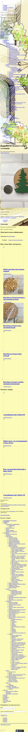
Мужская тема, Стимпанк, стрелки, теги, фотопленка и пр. (18, 655)
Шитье (4, 136)
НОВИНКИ (6, 40)
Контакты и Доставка (8, 7)
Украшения (8, 78)
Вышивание (6, 697)
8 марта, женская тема (16, 635)
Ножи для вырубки (13, 57)
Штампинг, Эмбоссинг (11, 117)
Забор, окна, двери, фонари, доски (19, 560)
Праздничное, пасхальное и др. (18, 547)
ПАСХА (13, 637)
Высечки (11, 82)
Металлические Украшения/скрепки (17, 86)
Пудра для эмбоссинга (14, 118)
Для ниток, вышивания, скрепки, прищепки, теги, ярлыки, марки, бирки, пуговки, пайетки (19, 566)
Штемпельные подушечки (15, 121)
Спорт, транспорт (15, 662)
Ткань (7, 112)
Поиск (15, 12)
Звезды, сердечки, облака (17, 569)
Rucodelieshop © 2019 (5, 724)
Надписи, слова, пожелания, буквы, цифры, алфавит (18, 549)
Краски (10, 101)
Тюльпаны (13, 631)
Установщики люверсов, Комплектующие (14, 63)
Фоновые (13, 570)
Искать (2, 30)
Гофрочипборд (14, 636)
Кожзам (10, 114)
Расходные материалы (11, 106)
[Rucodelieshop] (8, 27)
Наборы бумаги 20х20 (16, 69)
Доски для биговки (13, 50)
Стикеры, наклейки (13, 80)
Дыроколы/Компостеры (14, 52)
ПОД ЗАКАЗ (12, 47)
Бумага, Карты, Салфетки (12, 124)
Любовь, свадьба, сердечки (17, 571)
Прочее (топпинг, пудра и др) (15, 103)
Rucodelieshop (6, 141)
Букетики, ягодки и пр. (16, 619)
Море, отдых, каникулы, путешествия (17, 581)
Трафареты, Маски (13, 61)
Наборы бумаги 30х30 (16, 70)
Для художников (7, 135)
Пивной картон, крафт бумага (16, 76)
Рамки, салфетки (15, 659)
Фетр (10, 113)
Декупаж (5, 123)
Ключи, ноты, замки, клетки (18, 647)
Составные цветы (15, 568)
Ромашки (13, 629)
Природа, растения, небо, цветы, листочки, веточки (19, 667)
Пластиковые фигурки (14, 87)
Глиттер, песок (12, 98)
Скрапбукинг (6, 42)
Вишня (13, 620)
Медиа (7, 97)
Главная (5, 6)
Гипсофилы (14, 621)
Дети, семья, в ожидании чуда (18, 642)
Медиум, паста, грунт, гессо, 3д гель (17, 102)
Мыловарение (6, 130)
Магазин (5, 5)
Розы (12, 627)
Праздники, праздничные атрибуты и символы (17, 639)
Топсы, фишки (12, 92)
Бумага (7, 65)
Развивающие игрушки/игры (12, 524)
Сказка (13, 660)
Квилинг (5, 128)
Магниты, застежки (13, 681)
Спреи (10, 104)
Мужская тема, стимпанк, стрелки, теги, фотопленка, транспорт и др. (17, 575)
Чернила (11, 119)
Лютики (13, 624)
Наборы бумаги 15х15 (16, 68)
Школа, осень (14, 562)
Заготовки (11, 73)
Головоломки (12, 525)
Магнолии (13, 625)
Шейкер (13, 641)
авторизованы (12, 511)
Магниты (11, 111)
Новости (5, 721)
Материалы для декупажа (12, 126)
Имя (2, 707)
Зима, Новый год (15, 563)
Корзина (5, 8)
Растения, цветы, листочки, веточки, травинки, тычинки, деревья (18, 558)
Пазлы (7, 529)
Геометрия (13, 578)
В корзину (9, 274)
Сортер (10, 526)
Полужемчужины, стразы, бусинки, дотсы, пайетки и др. (17, 89)
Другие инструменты (14, 51)
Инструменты (9, 46)
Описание (5, 220)
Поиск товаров (4, 29)
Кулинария (13, 648)
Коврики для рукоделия (14, 53)
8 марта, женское (15, 579)
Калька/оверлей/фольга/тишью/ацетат (17, 74)
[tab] (15, 220)
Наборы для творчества (11, 43)
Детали (5, 221)
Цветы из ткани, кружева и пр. (18, 632)
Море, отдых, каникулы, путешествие (17, 653)
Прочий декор (12, 91)
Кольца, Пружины (13, 109)
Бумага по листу (12, 71)
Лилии (13, 623)
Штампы (11, 120)
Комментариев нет (5, 152)
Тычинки (13, 630)
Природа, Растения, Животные (15, 240)
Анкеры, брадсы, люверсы (15, 81)
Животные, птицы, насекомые (18, 556)
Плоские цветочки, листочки (18, 626)
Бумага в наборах (13, 67)
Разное (13, 573)
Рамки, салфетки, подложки (17, 551)
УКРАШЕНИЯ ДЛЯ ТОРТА (10, 520)
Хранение (8, 45)
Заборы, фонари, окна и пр (17, 645)
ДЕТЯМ (5, 41)
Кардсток (11, 75)
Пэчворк (5, 129)
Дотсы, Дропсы (12, 100)
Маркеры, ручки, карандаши (12, 64)
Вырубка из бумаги (13, 79)
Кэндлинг (5, 132)
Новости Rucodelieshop (5, 515)
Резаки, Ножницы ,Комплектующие (17, 59)
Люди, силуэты (14, 651)
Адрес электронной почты (7, 711)
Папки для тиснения (13, 58)
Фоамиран (11, 115)
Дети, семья (14, 552)
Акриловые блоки (13, 48)
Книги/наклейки (10, 530)
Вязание (5, 698)
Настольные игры (10, 528)
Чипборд (11, 96)
